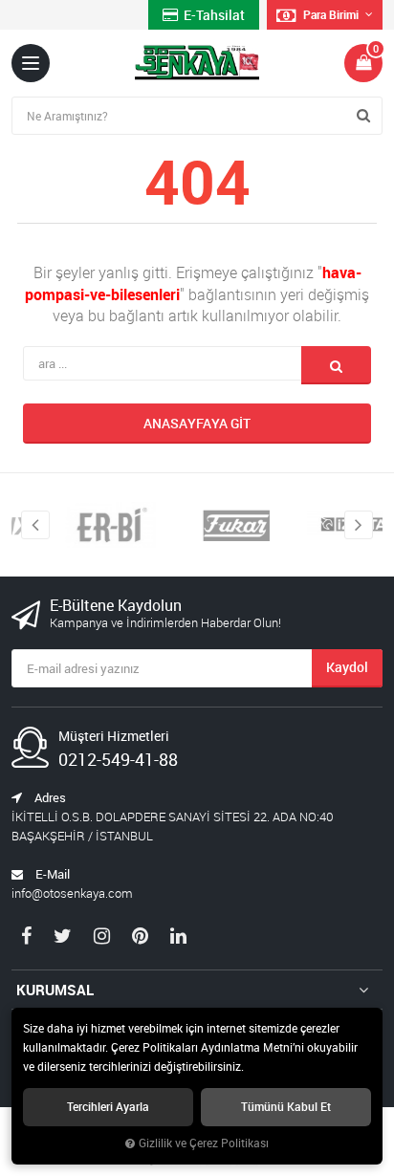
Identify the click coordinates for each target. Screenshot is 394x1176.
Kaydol (347, 667)
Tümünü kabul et (286, 1107)
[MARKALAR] (90, 525)
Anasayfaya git (197, 423)
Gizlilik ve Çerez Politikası (204, 1143)
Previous (35, 525)
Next (358, 525)
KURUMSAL (55, 989)
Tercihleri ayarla (108, 1107)
